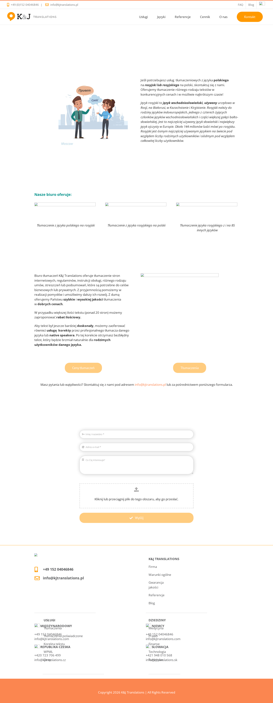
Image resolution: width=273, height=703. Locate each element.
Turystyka (156, 660)
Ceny (47, 660)
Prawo (153, 636)
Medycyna (156, 628)
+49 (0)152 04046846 (25, 4)
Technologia (157, 652)
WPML (48, 652)
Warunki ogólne (160, 574)
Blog (152, 603)
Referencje (157, 595)
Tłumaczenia (53, 628)
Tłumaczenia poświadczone (63, 636)
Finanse (154, 644)
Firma (153, 567)
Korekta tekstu (54, 644)
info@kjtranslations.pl (64, 4)
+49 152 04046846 (58, 569)
